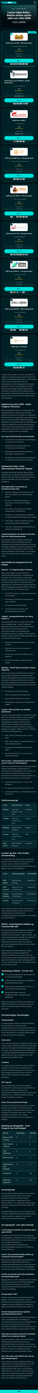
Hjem (13, 8)
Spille (19, 1391)
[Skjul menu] (35, 2)
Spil (18, 60)
